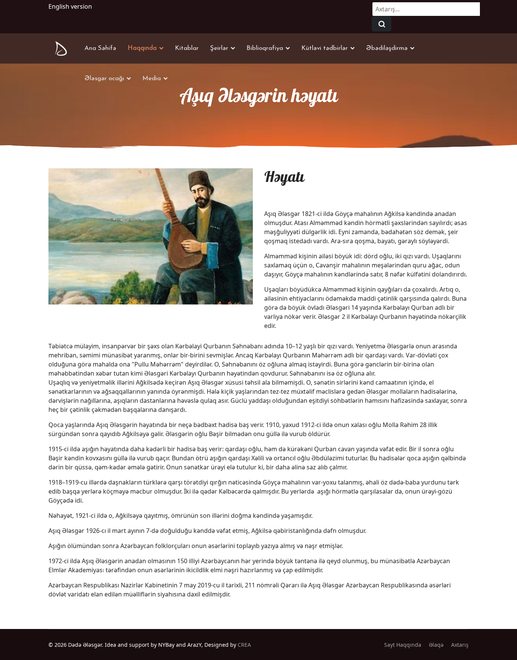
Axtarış (460, 644)
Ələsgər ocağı (104, 78)
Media (151, 78)
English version (70, 6)
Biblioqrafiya (264, 48)
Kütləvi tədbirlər (324, 48)
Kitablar (187, 48)
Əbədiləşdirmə (387, 48)
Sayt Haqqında (402, 644)
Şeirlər (219, 48)
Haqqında (142, 48)
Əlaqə (436, 644)
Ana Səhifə (100, 48)
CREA (244, 644)
